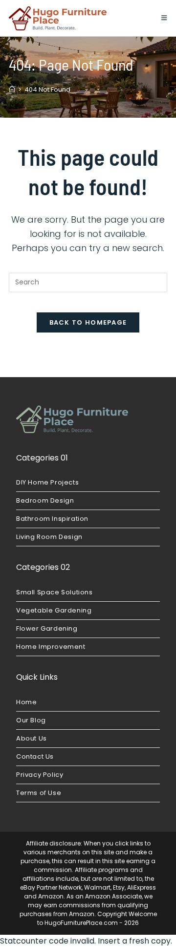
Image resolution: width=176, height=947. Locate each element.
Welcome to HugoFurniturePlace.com (97, 918)
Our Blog (31, 720)
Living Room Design (49, 536)
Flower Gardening (47, 628)
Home (26, 702)
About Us (31, 738)
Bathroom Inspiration (52, 518)
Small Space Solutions (54, 592)
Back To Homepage (88, 322)
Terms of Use (38, 792)
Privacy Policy (39, 774)
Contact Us (35, 756)
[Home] (12, 89)
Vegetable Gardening (53, 610)
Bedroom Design (45, 500)
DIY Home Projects (47, 482)
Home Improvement (51, 646)
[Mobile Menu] (164, 18)
